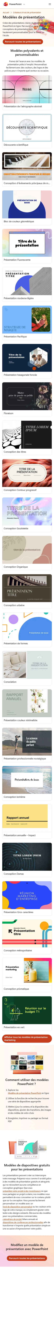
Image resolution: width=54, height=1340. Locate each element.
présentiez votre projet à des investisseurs (22, 1191)
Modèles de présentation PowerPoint (24, 1093)
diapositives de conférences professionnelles (23, 1222)
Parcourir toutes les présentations (23, 41)
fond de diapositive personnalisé (17, 1206)
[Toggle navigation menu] (50, 4)
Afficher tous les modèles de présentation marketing (26, 1038)
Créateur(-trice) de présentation (27, 12)
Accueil (6, 12)
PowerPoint (15, 4)
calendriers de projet (12, 1219)
